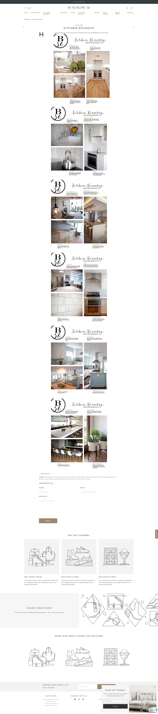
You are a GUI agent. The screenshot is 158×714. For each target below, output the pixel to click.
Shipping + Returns (51, 705)
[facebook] (75, 699)
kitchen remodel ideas (103, 477)
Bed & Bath (117, 13)
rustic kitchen (48, 479)
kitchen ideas (80, 477)
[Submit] (26, 8)
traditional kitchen (60, 479)
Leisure (130, 12)
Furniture (35, 12)
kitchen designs (70, 477)
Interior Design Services (51, 699)
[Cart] (131, 8)
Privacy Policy (51, 701)
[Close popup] (155, 687)
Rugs (73, 12)
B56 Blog (27, 19)
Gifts (26, 12)
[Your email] (88, 686)
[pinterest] (83, 699)
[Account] (127, 8)
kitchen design (59, 477)
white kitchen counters (83, 479)
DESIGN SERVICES (79, 1)
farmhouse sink (49, 477)
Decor (96, 12)
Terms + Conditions (51, 703)
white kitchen (70, 479)
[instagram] (79, 699)
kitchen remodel (90, 477)
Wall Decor (105, 13)
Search (29, 8)
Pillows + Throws (47, 13)
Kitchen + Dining (82, 13)
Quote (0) (156, 534)
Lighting (63, 12)
